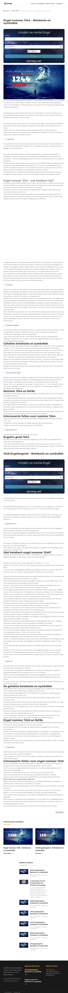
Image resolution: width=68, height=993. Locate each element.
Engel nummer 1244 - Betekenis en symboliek (35, 11)
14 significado (9, 139)
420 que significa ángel (12, 373)
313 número (9, 285)
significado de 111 (10, 523)
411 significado (9, 747)
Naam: (7, 35)
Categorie (59, 3)
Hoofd (33, 3)
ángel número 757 (11, 430)
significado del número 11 (53, 973)
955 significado (50, 969)
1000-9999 (15, 11)
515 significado (50, 975)
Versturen (34, 56)
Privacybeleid (40, 3)
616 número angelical (12, 325)
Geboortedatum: (11, 43)
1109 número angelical (52, 971)
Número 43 (8, 661)
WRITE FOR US (50, 3)
